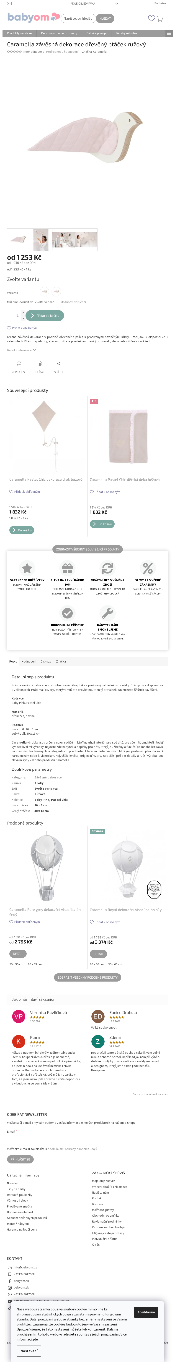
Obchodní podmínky (105, 1215)
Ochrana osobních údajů (108, 1227)
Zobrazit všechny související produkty (87, 549)
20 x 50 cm (16, 964)
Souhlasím (146, 1312)
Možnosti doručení (73, 302)
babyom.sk (21, 1281)
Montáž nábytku (18, 1224)
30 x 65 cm (35, 964)
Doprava (97, 1204)
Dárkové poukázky (19, 1195)
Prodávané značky (19, 1207)
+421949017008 (24, 1274)
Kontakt (97, 1198)
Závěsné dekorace (48, 777)
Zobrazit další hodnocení (149, 1094)
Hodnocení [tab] (29, 661)
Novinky (12, 1183)
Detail (18, 954)
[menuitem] (19, 33)
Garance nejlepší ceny (22, 1230)
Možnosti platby (103, 1210)
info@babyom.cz (25, 1267)
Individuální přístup (105, 1239)
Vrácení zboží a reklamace (110, 1187)
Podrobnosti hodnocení (62, 52)
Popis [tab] (13, 661)
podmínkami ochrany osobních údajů (72, 1149)
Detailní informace (19, 350)
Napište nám (100, 1192)
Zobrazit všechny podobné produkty (88, 977)
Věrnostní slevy (17, 1201)
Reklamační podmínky (107, 1221)
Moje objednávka (83, 4)
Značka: (94, 52)
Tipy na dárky (16, 1189)
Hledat (105, 18)
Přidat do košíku (47, 315)
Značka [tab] (61, 661)
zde (35, 1339)
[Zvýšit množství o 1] (23, 313)
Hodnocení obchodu (20, 1212)
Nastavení (29, 1351)
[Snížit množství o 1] (23, 318)
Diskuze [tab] (46, 661)
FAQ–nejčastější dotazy (108, 1233)
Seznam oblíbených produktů (27, 1218)
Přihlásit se (20, 1159)
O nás (96, 1244)
